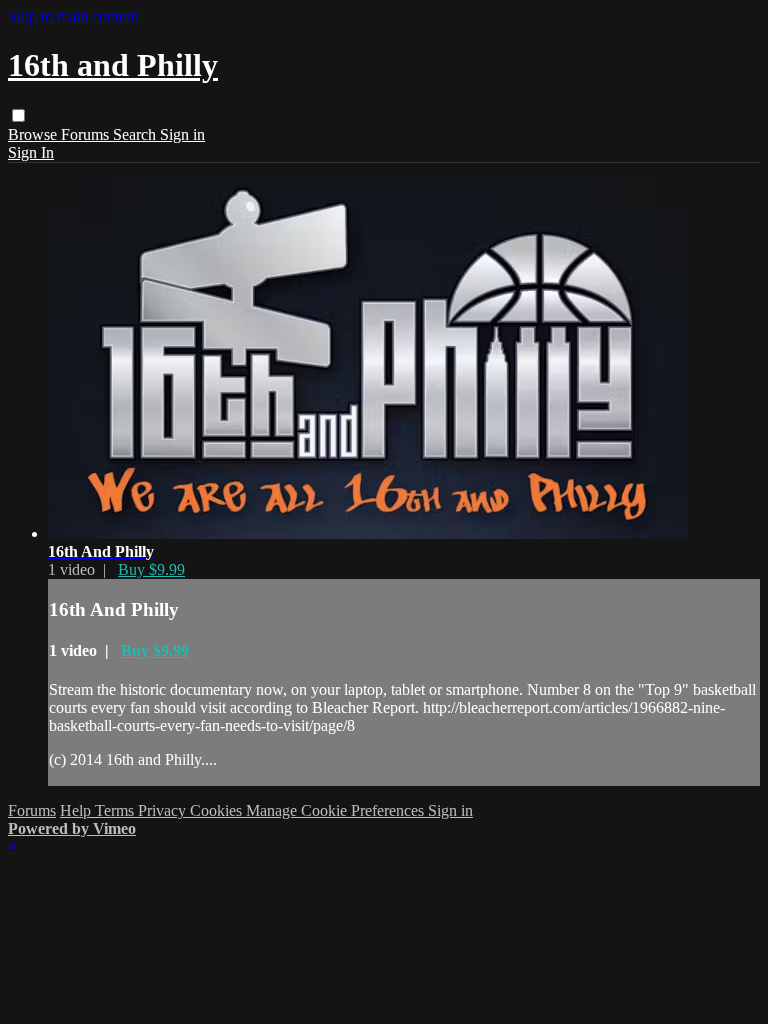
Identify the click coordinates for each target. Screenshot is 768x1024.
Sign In (31, 152)
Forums (87, 134)
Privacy (164, 810)
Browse (34, 134)
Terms (116, 810)
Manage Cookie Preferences (337, 810)
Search (136, 134)
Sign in (182, 134)
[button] (18, 115)
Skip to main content (73, 16)
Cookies (218, 810)
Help (77, 810)
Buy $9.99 (151, 569)
